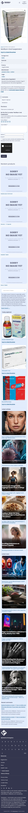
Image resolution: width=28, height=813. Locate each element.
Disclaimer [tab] (4, 102)
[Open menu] (19, 2)
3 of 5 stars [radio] (6, 121)
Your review (4, 124)
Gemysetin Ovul (6, 370)
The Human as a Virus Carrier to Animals (12, 465)
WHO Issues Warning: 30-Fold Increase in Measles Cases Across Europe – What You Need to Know (13, 697)
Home (2, 46)
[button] (25, 10)
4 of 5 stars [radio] (8, 121)
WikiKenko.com (15, 811)
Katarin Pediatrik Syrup (7, 339)
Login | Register (24, 2)
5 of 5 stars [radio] (10, 121)
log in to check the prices (8, 52)
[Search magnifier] (25, 291)
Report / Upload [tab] (6, 100)
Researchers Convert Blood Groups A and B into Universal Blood (13, 582)
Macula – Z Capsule (6, 224)
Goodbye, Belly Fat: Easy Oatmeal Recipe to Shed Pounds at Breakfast (13, 522)
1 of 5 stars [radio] (2, 121)
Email (2, 137)
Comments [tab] (5, 97)
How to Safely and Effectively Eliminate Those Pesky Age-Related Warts (13, 437)
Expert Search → (5, 308)
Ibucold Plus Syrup (6, 401)
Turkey (3, 76)
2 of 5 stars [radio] (4, 121)
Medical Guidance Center (8, 705)
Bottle (3, 58)
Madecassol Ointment (6, 193)
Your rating (4, 120)
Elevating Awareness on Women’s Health (12, 550)
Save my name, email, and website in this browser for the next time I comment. (12, 139)
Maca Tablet (4, 285)
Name (3, 134)
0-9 (25, 753)
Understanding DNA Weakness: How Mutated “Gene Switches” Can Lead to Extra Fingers (13, 668)
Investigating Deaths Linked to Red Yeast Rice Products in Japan (13, 611)
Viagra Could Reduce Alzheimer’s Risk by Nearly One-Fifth (12, 639)
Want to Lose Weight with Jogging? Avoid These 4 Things (13, 493)
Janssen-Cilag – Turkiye (8, 72)
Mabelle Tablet (5, 254)
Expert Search (5, 770)
